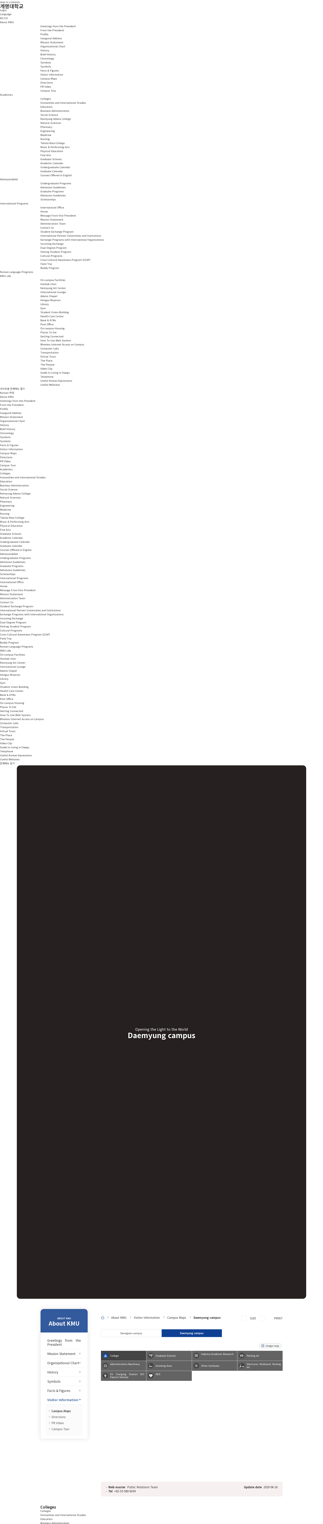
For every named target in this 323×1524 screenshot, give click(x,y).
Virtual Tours (48, 356)
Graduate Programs (52, 191)
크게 (244, 1318)
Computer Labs (9, 723)
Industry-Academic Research (217, 1353)
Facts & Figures (49, 70)
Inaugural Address (11, 413)
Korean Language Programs (16, 272)
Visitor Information (51, 74)
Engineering (7, 505)
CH (6, 18)
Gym (2, 682)
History (44, 50)
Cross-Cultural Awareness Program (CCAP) (25, 634)
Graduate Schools (51, 159)
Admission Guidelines (12, 562)
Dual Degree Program (53, 247)
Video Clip (6, 743)
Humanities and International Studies (23, 477)
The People (7, 739)
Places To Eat (48, 332)
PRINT (278, 1318)
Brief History (7, 429)
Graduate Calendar (11, 545)
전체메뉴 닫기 (7, 763)
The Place (6, 735)
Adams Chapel (8, 670)
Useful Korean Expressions (56, 380)
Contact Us (6, 602)
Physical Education (11, 525)
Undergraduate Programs (55, 183)
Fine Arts (5, 529)
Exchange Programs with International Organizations (32, 614)
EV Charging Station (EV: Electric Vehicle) (127, 1376)
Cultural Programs (51, 255)
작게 (262, 1318)
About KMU (7, 22)
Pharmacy (6, 501)
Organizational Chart (52, 46)
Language (6, 14)
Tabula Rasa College (12, 517)
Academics (6, 94)
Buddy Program (9, 642)
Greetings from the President (58, 26)
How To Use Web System (15, 715)
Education (6, 481)
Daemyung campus (207, 1317)
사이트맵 (4, 388)
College (114, 1355)
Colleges (45, 98)
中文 (11, 392)
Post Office (6, 699)
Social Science (9, 489)
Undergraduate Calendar (15, 541)
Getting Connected (51, 336)
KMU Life (5, 276)
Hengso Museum (10, 674)
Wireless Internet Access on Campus (22, 719)
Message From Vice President (18, 590)
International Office (52, 207)
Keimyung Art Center (12, 662)
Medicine (5, 509)
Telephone (46, 376)
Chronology (7, 433)
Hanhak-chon (8, 658)
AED (158, 1374)
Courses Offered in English (56, 175)
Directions (6, 457)
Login (3, 10)
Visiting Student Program (55, 251)
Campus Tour (8, 465)
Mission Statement (51, 42)
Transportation (49, 352)
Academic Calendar (51, 163)
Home (3, 586)
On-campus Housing (52, 328)
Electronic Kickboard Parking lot (264, 1366)
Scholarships (7, 574)
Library (4, 678)
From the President (12, 405)
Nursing (4, 513)
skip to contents (10, 2)
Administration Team (12, 598)
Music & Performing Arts (14, 521)
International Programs (14, 203)
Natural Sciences (10, 497)
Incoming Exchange (11, 618)
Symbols (45, 62)
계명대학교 (12, 6)
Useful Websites (50, 384)
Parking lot (253, 1355)
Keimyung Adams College (15, 493)
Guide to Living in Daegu (55, 372)
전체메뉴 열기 (17, 388)
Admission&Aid (9, 179)
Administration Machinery (125, 1364)
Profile (4, 409)
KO (2, 18)
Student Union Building (14, 686)
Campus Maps (8, 453)
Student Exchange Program (57, 231)
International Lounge (13, 666)
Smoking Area (164, 1365)
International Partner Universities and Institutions (30, 610)
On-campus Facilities (52, 280)
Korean (4, 392)
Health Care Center (11, 691)
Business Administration (14, 485)
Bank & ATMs (8, 695)
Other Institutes (210, 1365)
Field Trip (6, 638)
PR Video (5, 461)
